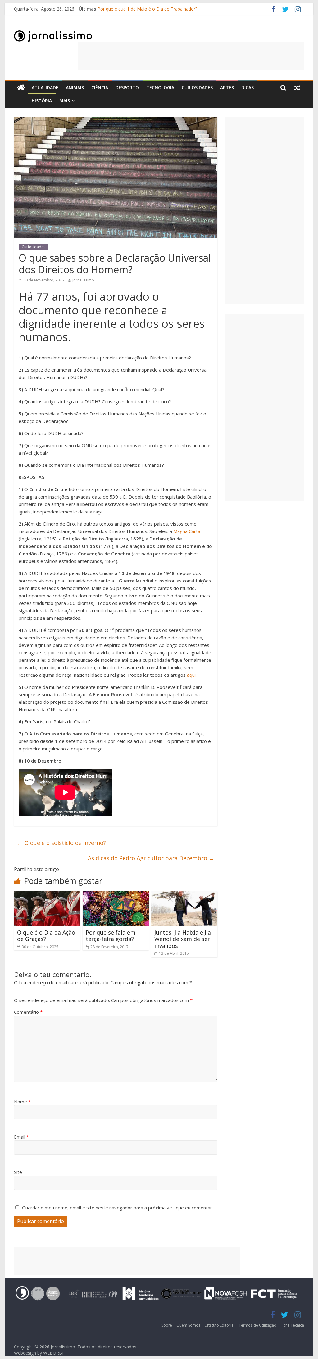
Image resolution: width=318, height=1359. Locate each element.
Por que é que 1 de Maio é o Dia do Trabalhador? (147, 9)
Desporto (127, 87)
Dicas (247, 87)
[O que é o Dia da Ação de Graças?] (47, 895)
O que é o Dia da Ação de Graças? (46, 936)
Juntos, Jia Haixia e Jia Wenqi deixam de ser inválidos (182, 939)
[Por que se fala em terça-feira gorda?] (116, 895)
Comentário (28, 1012)
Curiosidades (197, 87)
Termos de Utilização (257, 1325)
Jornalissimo (83, 280)
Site (18, 1172)
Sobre (166, 1325)
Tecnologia (160, 87)
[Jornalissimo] (21, 88)
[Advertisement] (191, 56)
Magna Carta (186, 531)
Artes (227, 87)
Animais (75, 87)
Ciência (99, 87)
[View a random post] (297, 87)
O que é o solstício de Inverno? (61, 842)
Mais (64, 101)
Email (21, 1137)
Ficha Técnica (292, 1325)
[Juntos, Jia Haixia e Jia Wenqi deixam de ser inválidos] (184, 895)
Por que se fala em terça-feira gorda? (110, 936)
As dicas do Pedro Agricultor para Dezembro (151, 858)
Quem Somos (188, 1325)
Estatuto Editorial (219, 1325)
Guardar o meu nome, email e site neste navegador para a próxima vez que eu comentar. (117, 1207)
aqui (191, 675)
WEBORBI (53, 1353)
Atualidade (45, 87)
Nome (22, 1101)
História (42, 101)
